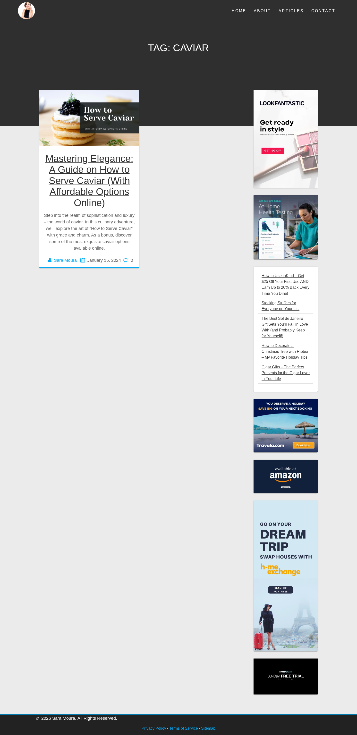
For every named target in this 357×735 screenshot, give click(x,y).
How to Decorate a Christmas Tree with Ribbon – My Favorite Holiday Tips (285, 351)
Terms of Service (183, 728)
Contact (323, 10)
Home (239, 10)
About (262, 10)
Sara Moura (65, 260)
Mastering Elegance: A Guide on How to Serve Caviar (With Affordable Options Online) (89, 180)
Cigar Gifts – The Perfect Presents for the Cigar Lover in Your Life (286, 373)
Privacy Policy (154, 728)
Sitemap (208, 728)
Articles (291, 10)
